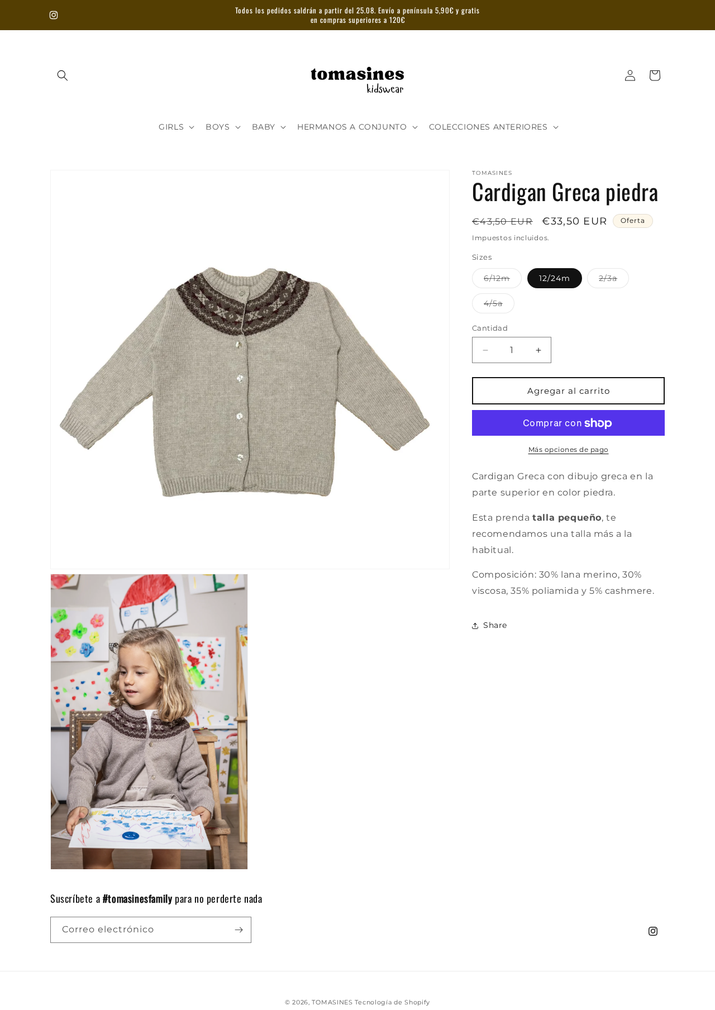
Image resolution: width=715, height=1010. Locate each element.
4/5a (499, 305)
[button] (62, 75)
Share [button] (495, 626)
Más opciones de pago (568, 450)
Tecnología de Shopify (392, 1002)
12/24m (554, 278)
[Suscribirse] (238, 930)
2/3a (614, 280)
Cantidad (490, 327)
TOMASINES (333, 1002)
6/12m (503, 280)
